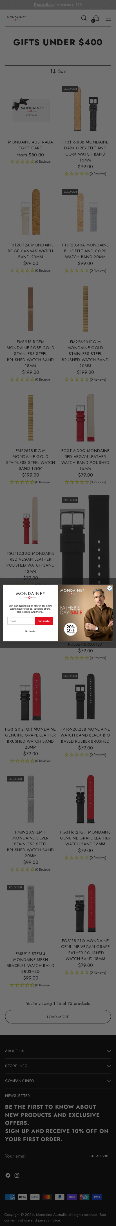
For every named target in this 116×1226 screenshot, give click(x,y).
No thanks (30, 631)
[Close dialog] (109, 588)
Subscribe (44, 621)
